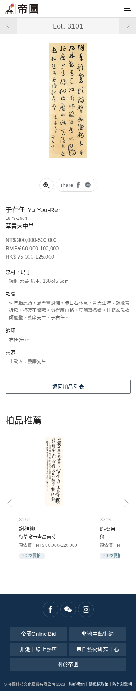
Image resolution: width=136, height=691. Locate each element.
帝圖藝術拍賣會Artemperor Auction (21, 8)
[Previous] (9, 503)
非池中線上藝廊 (38, 649)
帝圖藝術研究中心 (97, 649)
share (67, 185)
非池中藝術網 (98, 634)
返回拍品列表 (68, 387)
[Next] (126, 503)
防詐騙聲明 (122, 684)
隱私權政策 (99, 684)
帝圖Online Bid (38, 634)
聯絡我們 (77, 684)
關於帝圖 (67, 664)
